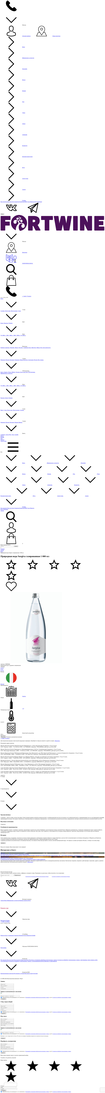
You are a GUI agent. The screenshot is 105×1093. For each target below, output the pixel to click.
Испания (12, 359)
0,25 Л (2, 668)
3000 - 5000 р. (17, 335)
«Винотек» (57, 740)
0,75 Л (2, 670)
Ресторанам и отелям (19, 973)
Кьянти (6, 372)
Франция (3, 359)
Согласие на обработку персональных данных (61, 876)
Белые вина (3, 902)
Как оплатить (4, 201)
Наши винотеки (56, 36)
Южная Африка (18, 422)
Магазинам (27, 973)
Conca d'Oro (8, 434)
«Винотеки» (30, 862)
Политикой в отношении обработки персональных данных (37, 876)
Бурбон (24, 200)
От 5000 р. (23, 335)
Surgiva (24, 696)
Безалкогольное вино (27, 156)
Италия (8, 359)
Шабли (14, 372)
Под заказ (3, 737)
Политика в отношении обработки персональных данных (43, 960)
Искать (16, 546)
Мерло (17, 347)
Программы (3, 947)
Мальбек (12, 347)
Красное (6, 323)
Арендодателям (34, 973)
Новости (32, 201)
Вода (23, 167)
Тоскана (18, 372)
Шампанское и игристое (28, 58)
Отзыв (2, 1086)
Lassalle (16, 434)
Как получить (10, 201)
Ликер (23, 123)
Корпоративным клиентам (7, 973)
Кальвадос (24, 145)
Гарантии (16, 201)
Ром (23, 101)
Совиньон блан (27, 347)
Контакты (3, 920)
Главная (2, 549)
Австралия (31, 359)
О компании (11, 935)
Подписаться (17, 875)
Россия (36, 359)
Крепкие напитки (23, 900)
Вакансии (29, 935)
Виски (23, 79)
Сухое (19, 311)
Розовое (11, 323)
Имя (2, 1087)
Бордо (2, 372)
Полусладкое (14, 311)
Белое (2, 323)
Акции (24, 189)
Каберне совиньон (5, 347)
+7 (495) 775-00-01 (26, 296)
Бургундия (23, 372)
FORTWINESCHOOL (27, 263)
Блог (35, 201)
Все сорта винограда (45, 347)
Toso (13, 434)
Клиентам (21, 201)
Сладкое (3, 311)
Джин (23, 112)
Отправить (3, 1090)
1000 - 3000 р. (9, 335)
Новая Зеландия (24, 359)
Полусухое (8, 311)
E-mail (2, 1088)
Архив (2, 550)
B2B (25, 201)
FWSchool (39, 201)
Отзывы (8, 920)
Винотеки (24, 252)
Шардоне (34, 347)
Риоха (10, 372)
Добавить (3, 843)
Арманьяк (24, 134)
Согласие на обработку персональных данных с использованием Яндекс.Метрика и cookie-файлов (33, 961)
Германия (17, 359)
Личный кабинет (26, 36)
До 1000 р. (3, 335)
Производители (23, 935)
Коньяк (24, 90)
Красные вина (4, 904)
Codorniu (3, 434)
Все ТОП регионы (30, 372)
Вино (23, 47)
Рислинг (21, 347)
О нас (28, 201)
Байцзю (2, 439)
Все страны (41, 359)
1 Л (23, 708)
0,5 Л (2, 669)
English (33, 935)
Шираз (38, 347)
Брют (2, 410)
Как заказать (4, 960)
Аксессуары (25, 178)
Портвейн (24, 68)
